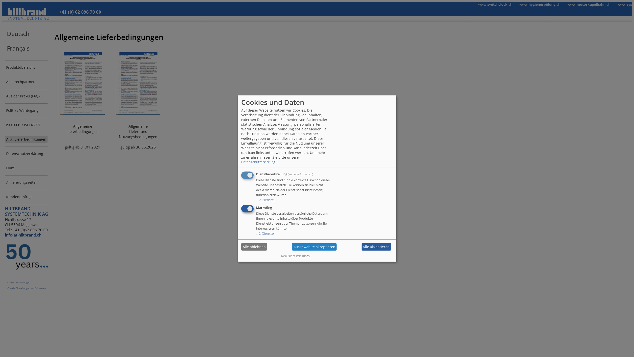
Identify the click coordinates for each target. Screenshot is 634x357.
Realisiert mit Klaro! (296, 255)
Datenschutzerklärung (258, 161)
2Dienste (265, 199)
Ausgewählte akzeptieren (314, 246)
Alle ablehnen (254, 246)
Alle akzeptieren (376, 246)
